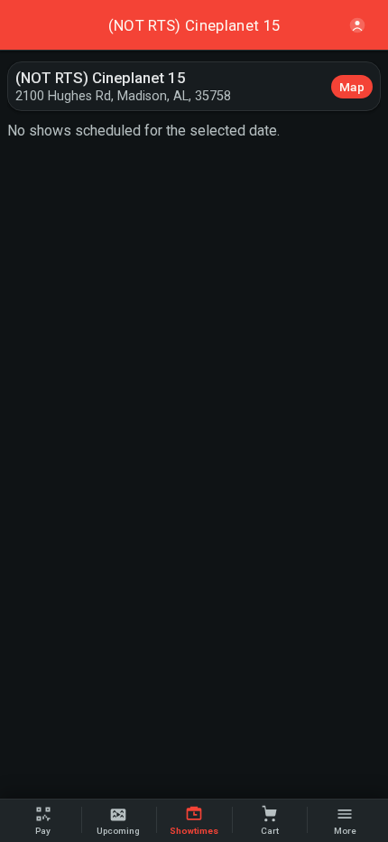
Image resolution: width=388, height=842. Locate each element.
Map (352, 87)
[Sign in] (357, 25)
